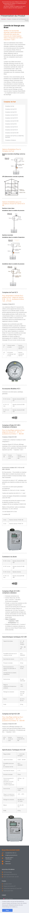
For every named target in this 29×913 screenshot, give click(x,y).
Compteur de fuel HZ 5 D (11, 115)
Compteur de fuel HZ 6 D (11, 127)
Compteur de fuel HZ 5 (11, 112)
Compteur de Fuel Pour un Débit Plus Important (14, 136)
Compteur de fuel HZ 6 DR (11, 132)
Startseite (3, 19)
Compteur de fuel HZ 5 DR (11, 121)
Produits (9, 19)
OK (14, 12)
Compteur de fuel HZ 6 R (11, 130)
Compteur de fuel (10, 102)
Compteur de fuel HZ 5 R (11, 118)
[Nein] (26, 7)
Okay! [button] (7, 910)
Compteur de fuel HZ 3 (11, 109)
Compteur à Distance (10, 140)
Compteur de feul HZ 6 (11, 124)
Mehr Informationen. (20, 4)
